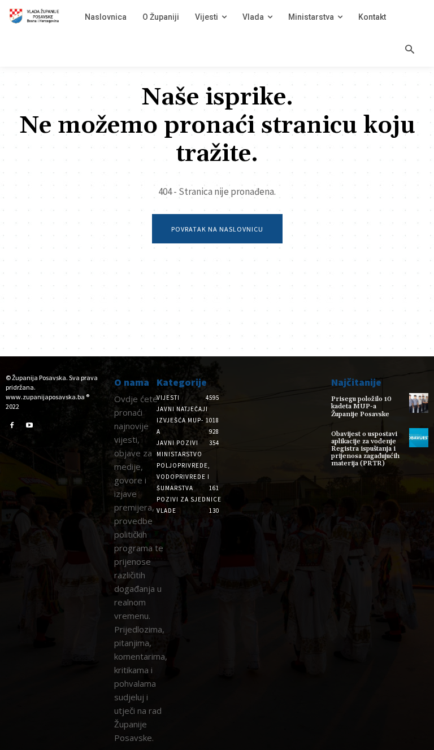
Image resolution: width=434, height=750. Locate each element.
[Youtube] (30, 426)
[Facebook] (12, 426)
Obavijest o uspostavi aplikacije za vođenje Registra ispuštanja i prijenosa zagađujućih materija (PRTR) (365, 449)
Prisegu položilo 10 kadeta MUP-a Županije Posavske (361, 406)
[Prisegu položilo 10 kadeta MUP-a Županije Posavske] (418, 402)
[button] (409, 50)
